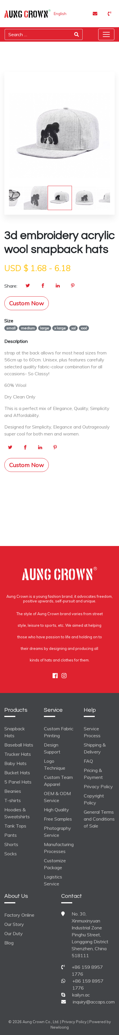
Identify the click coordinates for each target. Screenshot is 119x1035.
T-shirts (12, 800)
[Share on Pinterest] (73, 286)
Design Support (52, 748)
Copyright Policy (94, 799)
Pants (10, 835)
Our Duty (13, 933)
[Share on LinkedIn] (58, 286)
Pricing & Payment (93, 773)
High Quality (56, 809)
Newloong (60, 1027)
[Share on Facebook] (43, 286)
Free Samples (58, 819)
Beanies (12, 791)
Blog (9, 943)
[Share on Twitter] (28, 286)
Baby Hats (15, 763)
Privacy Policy (98, 786)
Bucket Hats (17, 772)
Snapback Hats (14, 732)
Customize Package (55, 864)
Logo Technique (54, 764)
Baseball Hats (18, 745)
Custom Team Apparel (58, 780)
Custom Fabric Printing (58, 732)
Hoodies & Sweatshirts (17, 813)
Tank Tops (15, 826)
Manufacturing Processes (59, 847)
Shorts (11, 844)
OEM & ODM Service (57, 797)
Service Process (92, 732)
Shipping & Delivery (95, 748)
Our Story (14, 924)
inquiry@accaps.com (94, 1002)
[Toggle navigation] (106, 34)
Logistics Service (53, 880)
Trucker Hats (17, 754)
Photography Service (57, 831)
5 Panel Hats (17, 782)
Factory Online (19, 915)
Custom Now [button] (26, 303)
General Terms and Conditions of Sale (99, 819)
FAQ (88, 761)
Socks (10, 853)
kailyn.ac (81, 995)
